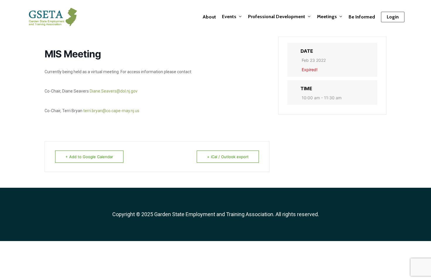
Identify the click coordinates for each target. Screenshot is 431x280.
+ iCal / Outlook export (228, 156)
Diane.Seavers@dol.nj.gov (114, 91)
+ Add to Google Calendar (89, 156)
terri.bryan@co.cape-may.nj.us (111, 110)
